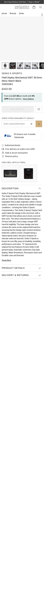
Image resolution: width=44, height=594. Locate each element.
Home (4, 13)
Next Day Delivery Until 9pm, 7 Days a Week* (22, 2)
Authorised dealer (12, 145)
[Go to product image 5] (35, 65)
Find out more (19, 137)
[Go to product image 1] (5, 65)
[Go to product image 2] (12, 65)
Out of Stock (17, 109)
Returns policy (11, 156)
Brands (13, 13)
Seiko (21, 13)
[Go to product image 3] (20, 65)
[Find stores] (39, 124)
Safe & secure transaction (16, 153)
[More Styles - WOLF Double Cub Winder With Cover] (10, 173)
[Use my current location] (31, 124)
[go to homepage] (22, 7)
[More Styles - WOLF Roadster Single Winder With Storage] (28, 173)
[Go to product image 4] (27, 65)
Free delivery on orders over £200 (20, 149)
